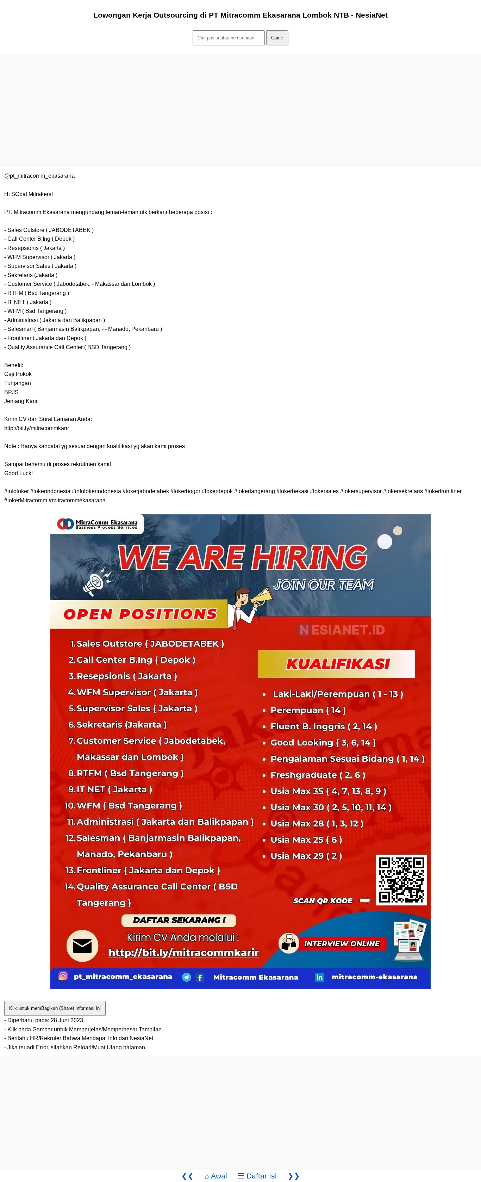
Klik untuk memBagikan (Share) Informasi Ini (55, 1008)
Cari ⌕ (277, 37)
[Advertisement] (211, 103)
